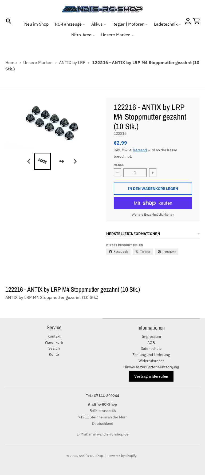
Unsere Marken (38, 62)
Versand (140, 150)
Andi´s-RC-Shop (91, 456)
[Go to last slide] (29, 161)
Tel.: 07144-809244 (102, 395)
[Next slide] (75, 161)
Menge (119, 165)
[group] (42, 161)
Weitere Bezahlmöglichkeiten (153, 214)
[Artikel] (196, 21)
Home (11, 62)
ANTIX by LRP (72, 62)
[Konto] (188, 21)
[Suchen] (8, 21)
